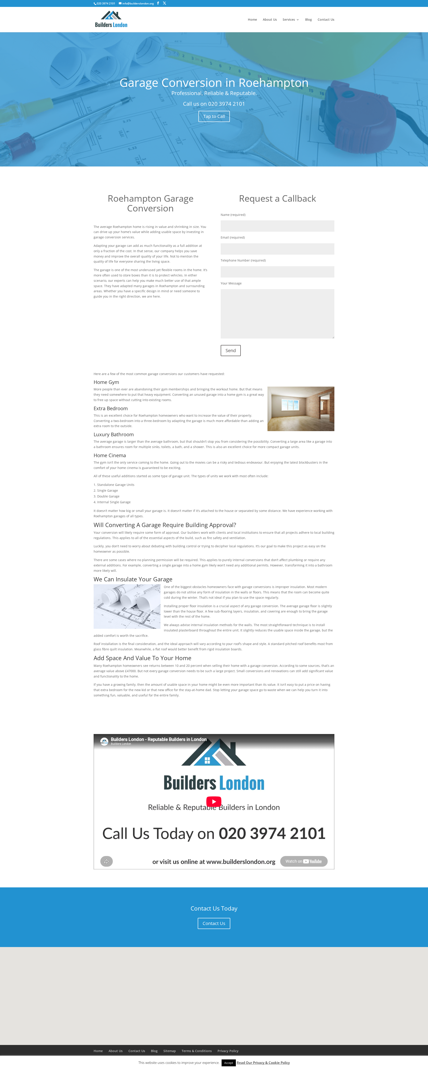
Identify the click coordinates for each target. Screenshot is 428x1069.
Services (289, 20)
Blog (308, 20)
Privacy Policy (228, 1051)
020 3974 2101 (226, 103)
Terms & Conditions (197, 1051)
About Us (270, 20)
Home (252, 20)
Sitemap (169, 1051)
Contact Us (326, 20)
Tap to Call (214, 116)
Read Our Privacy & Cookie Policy (263, 1062)
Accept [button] (228, 1063)
